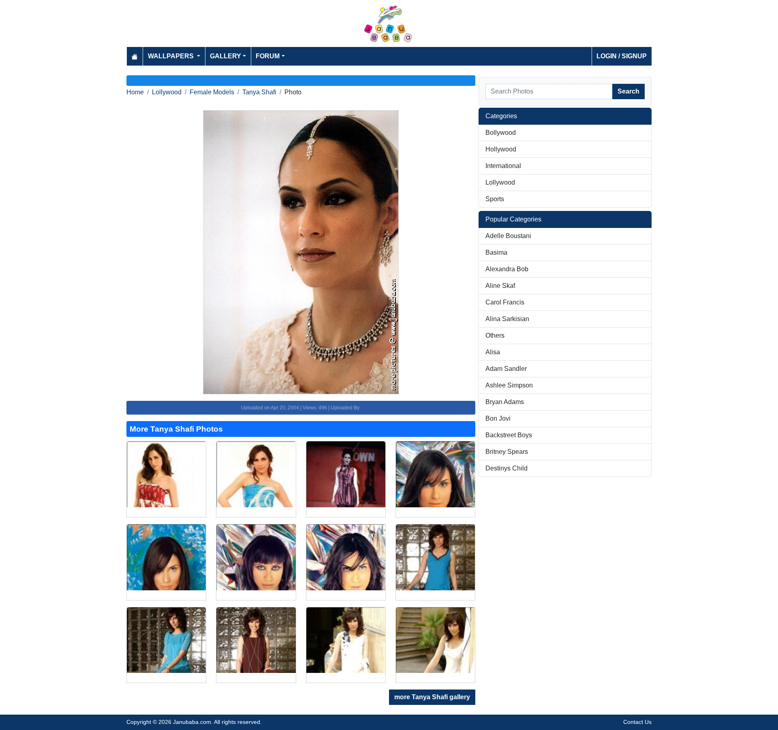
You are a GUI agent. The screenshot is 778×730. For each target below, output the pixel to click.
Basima (496, 252)
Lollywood (167, 92)
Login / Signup (621, 56)
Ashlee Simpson (509, 385)
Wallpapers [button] (171, 56)
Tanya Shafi (259, 92)
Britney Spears (506, 451)
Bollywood (500, 132)
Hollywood (500, 149)
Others (494, 335)
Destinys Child (506, 468)
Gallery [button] (225, 56)
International (503, 165)
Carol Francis (504, 302)
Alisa (492, 352)
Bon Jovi (498, 418)
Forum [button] (268, 56)
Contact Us (637, 722)
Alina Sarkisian (507, 318)
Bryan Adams (504, 401)
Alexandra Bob (506, 269)
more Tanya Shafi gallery (432, 697)
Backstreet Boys (508, 435)
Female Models (212, 92)
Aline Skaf (500, 285)
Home (135, 92)
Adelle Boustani (508, 235)
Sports (494, 199)
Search (628, 91)
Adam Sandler (506, 368)
